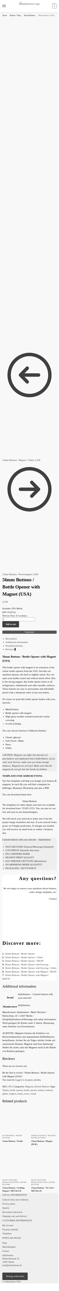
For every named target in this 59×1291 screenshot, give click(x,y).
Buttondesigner (9, 1247)
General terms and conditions (15, 1200)
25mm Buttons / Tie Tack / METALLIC (43, 1189)
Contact (5, 1251)
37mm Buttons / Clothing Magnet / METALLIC (13, 1189)
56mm (5, 1090)
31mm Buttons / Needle (12, 1141)
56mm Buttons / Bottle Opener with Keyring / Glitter (30, 968)
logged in (20, 1080)
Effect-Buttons (9, 1180)
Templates (6, 1233)
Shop (4, 1243)
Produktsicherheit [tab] (14, 646)
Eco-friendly (8, 1135)
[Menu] (7, 6)
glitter (5, 1093)
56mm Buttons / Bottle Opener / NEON (24, 961)
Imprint (5, 1208)
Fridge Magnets (38, 1135)
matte (20, 1093)
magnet (12, 1093)
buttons (49, 1090)
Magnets (29, 1086)
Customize (29, 632)
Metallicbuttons (10, 1182)
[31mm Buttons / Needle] (15, 1120)
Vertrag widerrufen (15, 1276)
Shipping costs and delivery (14, 1216)
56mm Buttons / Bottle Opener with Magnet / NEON (30, 971)
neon (26, 1093)
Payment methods (10, 1229)
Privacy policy (8, 1204)
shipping (11, 612)
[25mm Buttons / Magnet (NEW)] (44, 1120)
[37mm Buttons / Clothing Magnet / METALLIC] (15, 1164)
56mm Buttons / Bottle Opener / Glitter (24, 957)
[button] (54, 6)
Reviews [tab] (11, 649)
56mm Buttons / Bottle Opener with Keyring (26, 964)
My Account (7, 1225)
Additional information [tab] (17, 642)
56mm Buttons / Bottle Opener (20, 953)
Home (4, 15)
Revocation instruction (12, 1212)
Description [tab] (11, 638)
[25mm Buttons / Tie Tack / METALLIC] (44, 1164)
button (41, 1090)
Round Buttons (29, 15)
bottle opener (16, 1090)
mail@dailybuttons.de (12, 1265)
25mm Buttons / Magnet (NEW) (41, 1142)
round (33, 1093)
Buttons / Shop (15, 15)
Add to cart (11, 624)
